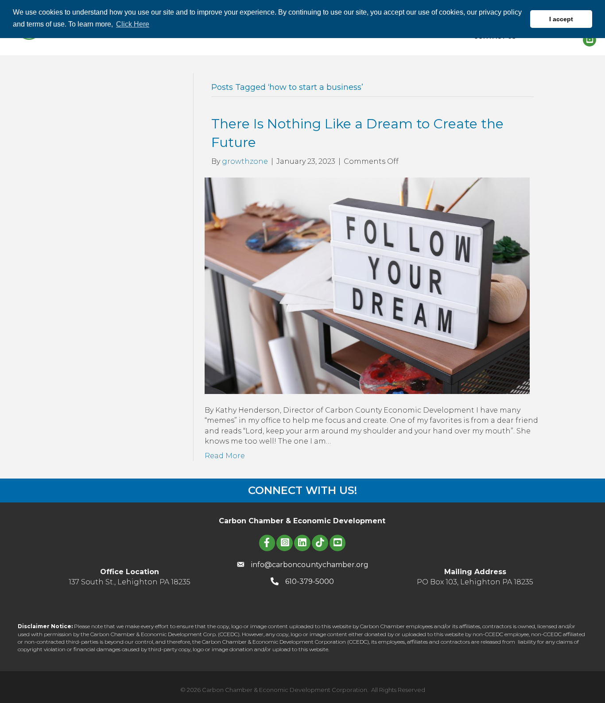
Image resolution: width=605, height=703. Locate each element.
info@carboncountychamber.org (309, 564)
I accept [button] (561, 19)
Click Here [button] (132, 24)
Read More (225, 456)
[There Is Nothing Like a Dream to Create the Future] (367, 285)
